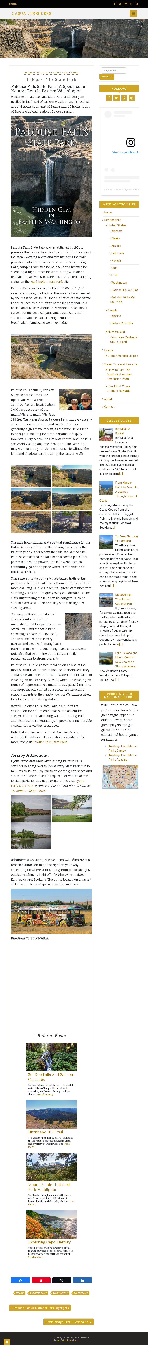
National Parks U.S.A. (125, 290)
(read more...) (45, 1094)
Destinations (32, 72)
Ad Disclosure (73, 1340)
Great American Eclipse (123, 356)
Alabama (116, 231)
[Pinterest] (124, 98)
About (108, 399)
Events (108, 350)
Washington (71, 72)
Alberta (116, 316)
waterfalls (81, 1293)
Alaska (115, 238)
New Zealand (116, 331)
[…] (121, 474)
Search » (107, 76)
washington (60, 1293)
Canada (112, 310)
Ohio (114, 268)
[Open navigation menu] (7, 1342)
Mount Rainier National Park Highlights (49, 1187)
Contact (109, 406)
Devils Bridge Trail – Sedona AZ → (68, 1322)
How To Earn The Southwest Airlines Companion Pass (119, 374)
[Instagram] (132, 98)
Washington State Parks (28, 790)
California (117, 253)
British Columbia (122, 323)
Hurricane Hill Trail (45, 1132)
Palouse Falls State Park (50, 742)
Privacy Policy (60, 1340)
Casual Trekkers (31, 14)
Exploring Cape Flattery (49, 1242)
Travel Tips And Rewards (120, 364)
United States (52, 72)
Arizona (116, 245)
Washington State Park (47, 281)
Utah (114, 275)
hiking (20, 1293)
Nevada (116, 260)
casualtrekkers (135, 189)
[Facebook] (109, 98)
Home (13, 4)
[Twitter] (116, 98)
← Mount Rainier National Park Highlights (40, 1308)
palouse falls (38, 1293)
